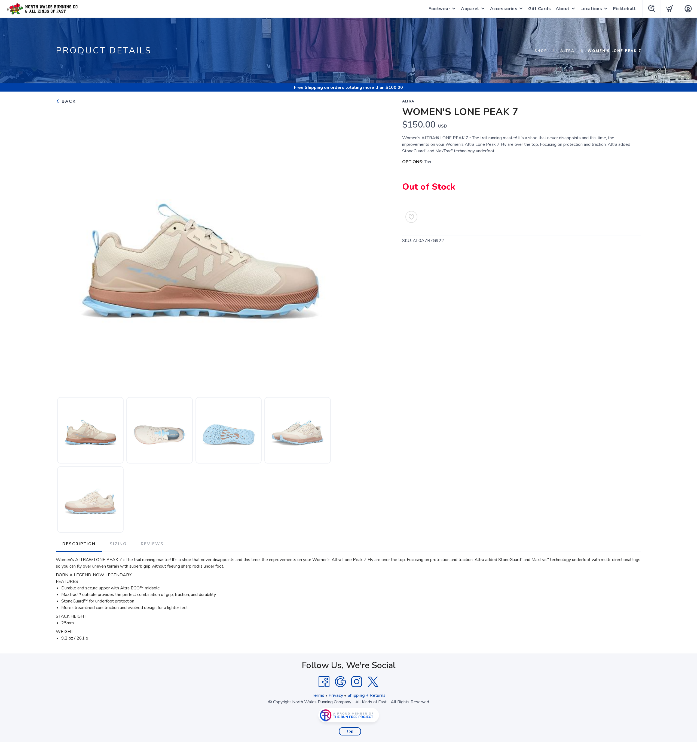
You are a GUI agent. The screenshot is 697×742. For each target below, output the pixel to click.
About (563, 9)
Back (68, 101)
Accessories (504, 9)
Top (350, 731)
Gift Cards (539, 9)
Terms (318, 695)
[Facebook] (324, 682)
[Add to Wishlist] (411, 217)
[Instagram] (356, 682)
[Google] (340, 682)
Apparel (470, 9)
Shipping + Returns (366, 695)
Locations (591, 9)
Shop (540, 51)
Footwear (439, 9)
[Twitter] (373, 682)
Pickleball (624, 9)
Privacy (336, 695)
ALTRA (567, 51)
